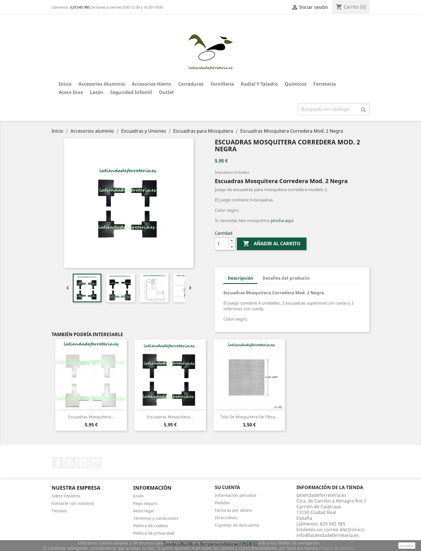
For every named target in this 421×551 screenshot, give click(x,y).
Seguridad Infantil (131, 92)
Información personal (235, 495)
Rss (70, 462)
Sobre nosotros (66, 496)
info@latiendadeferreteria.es (327, 535)
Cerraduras (191, 84)
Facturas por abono (233, 510)
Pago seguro (145, 503)
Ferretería (324, 84)
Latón (96, 92)
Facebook (58, 462)
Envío (138, 496)
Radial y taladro (259, 84)
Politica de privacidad (153, 533)
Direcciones (226, 517)
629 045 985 (80, 7)
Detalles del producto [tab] (286, 278)
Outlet (166, 92)
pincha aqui (282, 220)
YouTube (83, 462)
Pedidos (222, 502)
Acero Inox (71, 92)
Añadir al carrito (271, 243)
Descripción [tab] (240, 278)
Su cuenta (227, 487)
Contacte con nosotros (73, 503)
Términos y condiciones (155, 518)
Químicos (295, 84)
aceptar (407, 545)
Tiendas (59, 510)
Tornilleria (222, 84)
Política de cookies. (337, 548)
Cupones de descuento (237, 525)
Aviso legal (143, 510)
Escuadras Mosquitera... (91, 416)
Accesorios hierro (151, 84)
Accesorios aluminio (101, 84)
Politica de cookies (150, 525)
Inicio (65, 84)
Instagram (95, 462)
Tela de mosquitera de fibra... (249, 416)
